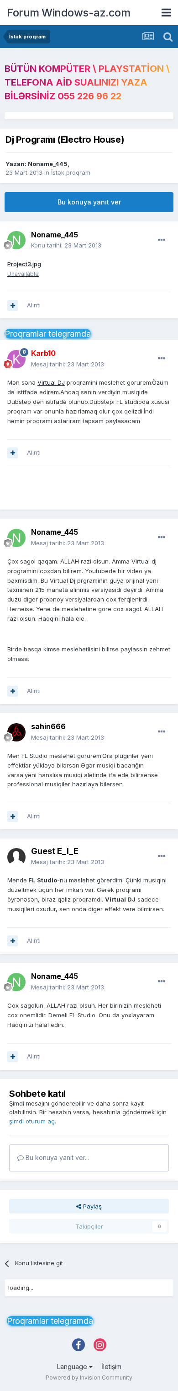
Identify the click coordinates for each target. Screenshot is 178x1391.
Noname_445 (48, 163)
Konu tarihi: (66, 245)
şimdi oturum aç (32, 1121)
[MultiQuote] (12, 305)
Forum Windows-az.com (68, 12)
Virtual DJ (51, 382)
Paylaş (91, 1206)
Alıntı (34, 305)
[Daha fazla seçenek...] (161, 240)
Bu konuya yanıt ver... (56, 1157)
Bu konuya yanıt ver (89, 202)
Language (73, 1366)
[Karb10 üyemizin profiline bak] (16, 359)
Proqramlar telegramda (48, 333)
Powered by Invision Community (89, 1377)
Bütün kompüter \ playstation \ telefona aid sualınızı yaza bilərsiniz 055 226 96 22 (87, 82)
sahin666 (48, 726)
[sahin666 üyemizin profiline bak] (16, 732)
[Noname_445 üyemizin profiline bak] (16, 240)
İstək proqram (70, 172)
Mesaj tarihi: (67, 364)
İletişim (111, 1366)
